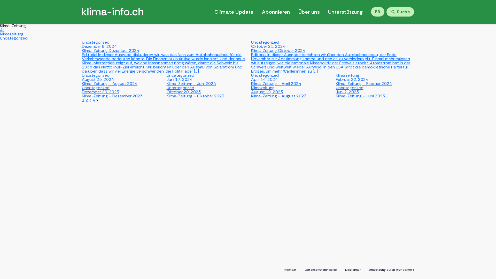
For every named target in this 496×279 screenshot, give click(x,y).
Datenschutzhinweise (321, 270)
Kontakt (290, 270)
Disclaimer (353, 270)
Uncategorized (14, 38)
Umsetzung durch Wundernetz (391, 270)
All (2, 30)
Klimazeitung (12, 34)
